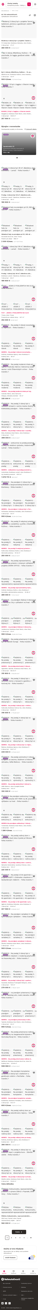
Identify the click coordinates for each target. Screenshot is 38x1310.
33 (31, 1237)
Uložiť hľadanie (10, 1257)
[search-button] (29, 4)
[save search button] (35, 15)
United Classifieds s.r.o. (15, 1307)
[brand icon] (2, 4)
